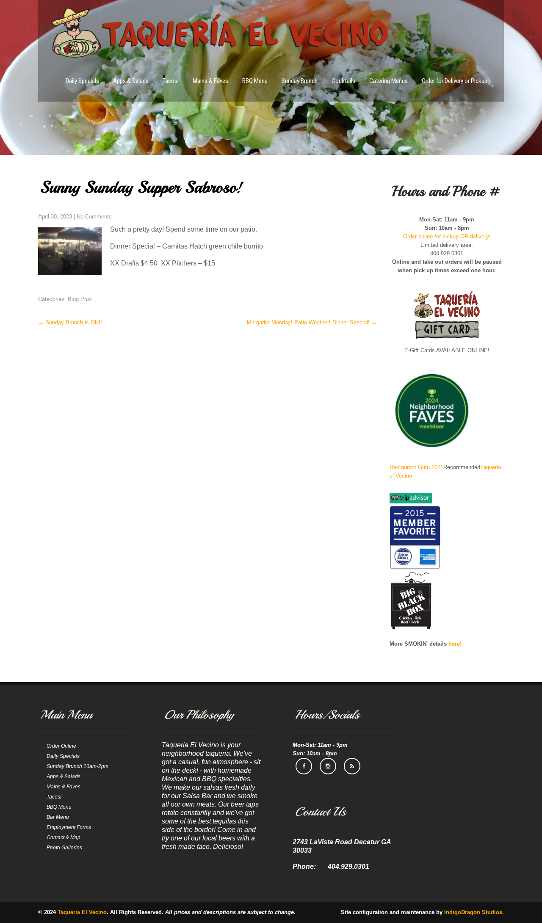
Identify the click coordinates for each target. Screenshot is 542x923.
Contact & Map (63, 837)
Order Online (61, 746)
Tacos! (171, 81)
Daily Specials (82, 81)
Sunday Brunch (300, 81)
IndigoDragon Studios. (474, 912)
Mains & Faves (210, 81)
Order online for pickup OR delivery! (447, 236)
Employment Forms (69, 827)
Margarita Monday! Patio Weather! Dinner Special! (312, 322)
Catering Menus (388, 81)
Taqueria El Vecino (82, 912)
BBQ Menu (255, 81)
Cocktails (343, 81)
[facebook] (304, 766)
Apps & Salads (131, 81)
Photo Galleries (64, 848)
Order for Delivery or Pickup (454, 81)
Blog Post (80, 299)
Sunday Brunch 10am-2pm (77, 766)
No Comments (94, 216)
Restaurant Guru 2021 (416, 467)
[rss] (352, 766)
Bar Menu (58, 817)
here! (455, 644)
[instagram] (328, 766)
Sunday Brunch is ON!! (70, 322)
